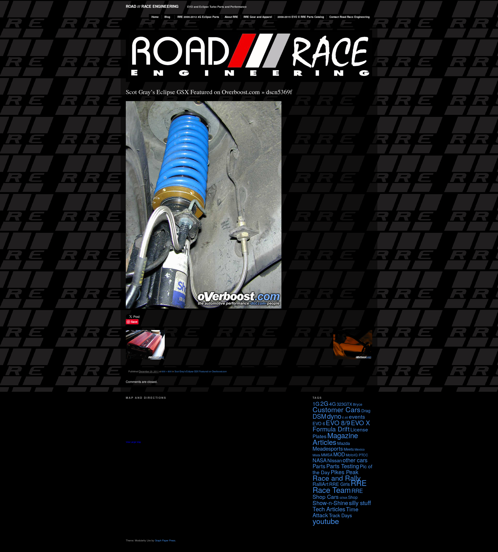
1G (316, 403)
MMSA (327, 454)
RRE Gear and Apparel (258, 17)
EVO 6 (319, 423)
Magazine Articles (335, 438)
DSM (319, 416)
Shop (353, 497)
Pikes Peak (344, 472)
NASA (320, 460)
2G (324, 403)
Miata (316, 455)
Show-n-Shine (330, 503)
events (357, 416)
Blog (167, 17)
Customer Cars (337, 409)
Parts (319, 466)
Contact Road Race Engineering (349, 17)
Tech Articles (329, 509)
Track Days (340, 515)
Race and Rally (337, 478)
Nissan (334, 460)
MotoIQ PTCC (357, 454)
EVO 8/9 (338, 422)
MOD (339, 454)
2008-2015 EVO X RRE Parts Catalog (301, 17)
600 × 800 (167, 371)
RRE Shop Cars (338, 493)
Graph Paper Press (165, 540)
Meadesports (328, 448)
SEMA (343, 498)
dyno (334, 416)
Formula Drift (331, 428)
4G (332, 403)
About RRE (231, 17)
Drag (365, 410)
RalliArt (320, 483)
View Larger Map (133, 442)
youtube (326, 520)
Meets (349, 449)
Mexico (360, 449)
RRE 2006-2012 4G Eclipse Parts (198, 17)
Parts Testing (342, 466)
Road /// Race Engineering (152, 6)
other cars (355, 460)
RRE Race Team (340, 486)
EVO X (360, 422)
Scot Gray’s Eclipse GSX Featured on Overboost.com (193, 92)
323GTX (344, 404)
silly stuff (360, 502)
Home (155, 17)
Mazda (343, 443)
